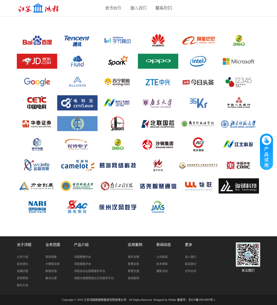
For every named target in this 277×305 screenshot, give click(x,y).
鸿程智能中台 (82, 263)
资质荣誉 (22, 278)
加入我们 (190, 256)
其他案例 (133, 278)
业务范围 (141, 8)
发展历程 (22, 271)
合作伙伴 (190, 271)
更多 (247, 8)
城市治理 (133, 256)
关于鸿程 (115, 8)
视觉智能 (51, 256)
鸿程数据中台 (82, 256)
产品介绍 (168, 8)
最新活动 (162, 271)
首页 (88, 8)
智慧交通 (133, 271)
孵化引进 (22, 285)
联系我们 (190, 263)
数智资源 (51, 271)
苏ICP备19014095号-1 (201, 299)
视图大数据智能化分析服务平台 (94, 278)
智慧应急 (133, 263)
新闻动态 (220, 8)
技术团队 (22, 263)
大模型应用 (52, 263)
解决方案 (51, 278)
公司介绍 (22, 256)
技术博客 (162, 263)
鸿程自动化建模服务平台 (89, 271)
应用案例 (194, 8)
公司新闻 (162, 256)
